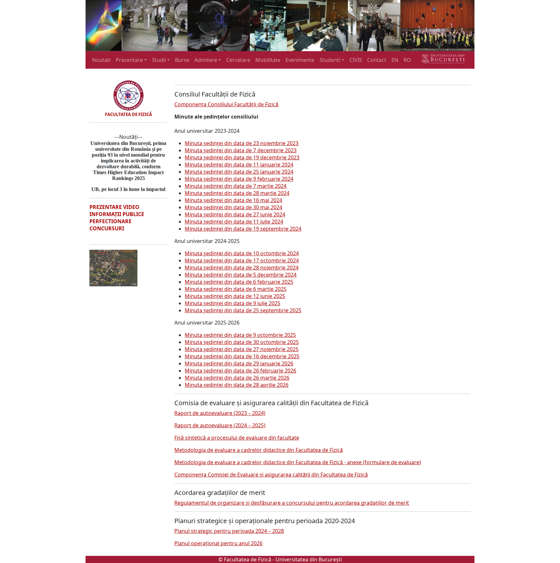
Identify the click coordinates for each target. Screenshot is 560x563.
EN (394, 59)
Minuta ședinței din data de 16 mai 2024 (233, 200)
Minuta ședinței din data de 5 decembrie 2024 (241, 274)
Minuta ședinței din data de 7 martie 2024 (235, 186)
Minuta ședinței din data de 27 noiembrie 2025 (241, 349)
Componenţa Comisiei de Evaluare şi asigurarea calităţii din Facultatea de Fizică (271, 474)
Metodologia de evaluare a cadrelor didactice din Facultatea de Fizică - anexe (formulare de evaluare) (297, 462)
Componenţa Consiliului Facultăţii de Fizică (226, 104)
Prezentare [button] (129, 59)
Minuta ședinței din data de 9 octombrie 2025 (240, 335)
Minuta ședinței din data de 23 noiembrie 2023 (241, 143)
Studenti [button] (330, 59)
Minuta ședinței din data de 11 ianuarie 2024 (239, 164)
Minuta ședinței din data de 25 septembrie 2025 (243, 310)
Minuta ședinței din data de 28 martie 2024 (237, 193)
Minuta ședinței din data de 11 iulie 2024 (234, 221)
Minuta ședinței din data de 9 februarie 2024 (239, 178)
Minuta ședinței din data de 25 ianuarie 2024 (239, 171)
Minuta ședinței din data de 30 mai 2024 (233, 207)
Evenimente (300, 59)
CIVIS (355, 59)
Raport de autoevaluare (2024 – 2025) (219, 425)
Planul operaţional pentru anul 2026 (218, 543)
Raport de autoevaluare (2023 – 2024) (219, 413)
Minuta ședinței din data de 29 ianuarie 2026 (239, 363)
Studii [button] (159, 59)
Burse (182, 59)
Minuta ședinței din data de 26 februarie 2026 (240, 370)
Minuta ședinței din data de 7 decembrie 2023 (241, 150)
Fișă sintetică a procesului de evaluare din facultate (236, 437)
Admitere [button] (205, 59)
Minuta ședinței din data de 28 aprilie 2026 (236, 384)
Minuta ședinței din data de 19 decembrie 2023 (242, 157)
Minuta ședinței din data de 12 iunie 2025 (235, 296)
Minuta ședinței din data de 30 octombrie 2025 (242, 342)
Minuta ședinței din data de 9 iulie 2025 (232, 303)
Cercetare (238, 59)
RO (407, 59)
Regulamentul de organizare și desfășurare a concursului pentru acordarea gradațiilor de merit (291, 502)
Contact (376, 59)
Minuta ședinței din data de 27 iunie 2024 (235, 214)
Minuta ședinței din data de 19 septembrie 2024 (243, 228)
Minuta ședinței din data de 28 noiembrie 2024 (241, 267)
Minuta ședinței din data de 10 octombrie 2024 (242, 253)
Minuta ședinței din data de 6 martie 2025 (235, 289)
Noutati (101, 59)
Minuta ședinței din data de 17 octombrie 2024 (242, 260)
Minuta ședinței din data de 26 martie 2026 (237, 377)
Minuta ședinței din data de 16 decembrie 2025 (242, 356)
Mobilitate (267, 59)
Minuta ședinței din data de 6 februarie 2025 (239, 281)
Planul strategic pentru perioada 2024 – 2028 (229, 530)
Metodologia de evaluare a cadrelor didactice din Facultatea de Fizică (258, 450)
